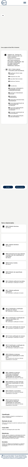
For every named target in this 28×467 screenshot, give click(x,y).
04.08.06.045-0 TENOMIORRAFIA (13, 97)
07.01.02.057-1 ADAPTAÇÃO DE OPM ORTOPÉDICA (16, 113)
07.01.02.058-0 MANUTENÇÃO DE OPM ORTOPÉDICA (16, 116)
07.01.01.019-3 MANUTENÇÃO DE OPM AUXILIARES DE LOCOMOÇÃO (16, 108)
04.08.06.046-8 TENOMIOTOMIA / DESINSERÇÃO (16, 100)
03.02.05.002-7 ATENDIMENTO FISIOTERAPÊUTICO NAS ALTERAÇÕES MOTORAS (16, 89)
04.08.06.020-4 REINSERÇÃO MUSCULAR (16, 93)
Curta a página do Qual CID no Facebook (10, 47)
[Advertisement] (14, 32)
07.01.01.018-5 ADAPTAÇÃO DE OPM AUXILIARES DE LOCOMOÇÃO (16, 104)
